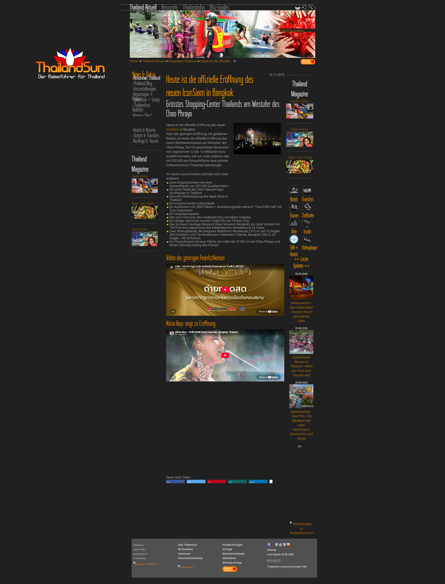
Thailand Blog (143, 83)
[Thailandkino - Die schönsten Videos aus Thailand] (307, 239)
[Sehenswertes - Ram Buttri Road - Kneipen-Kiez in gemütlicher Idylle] (301, 298)
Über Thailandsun (187, 544)
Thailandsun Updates (141, 105)
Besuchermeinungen (233, 553)
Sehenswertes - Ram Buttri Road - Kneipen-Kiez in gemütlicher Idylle (301, 312)
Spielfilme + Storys (147, 99)
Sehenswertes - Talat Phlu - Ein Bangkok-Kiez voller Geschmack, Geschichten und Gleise (301, 425)
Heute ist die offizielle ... (216, 61)
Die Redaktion (185, 549)
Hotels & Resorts (145, 130)
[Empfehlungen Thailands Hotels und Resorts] (294, 191)
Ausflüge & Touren (146, 141)
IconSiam (172, 129)
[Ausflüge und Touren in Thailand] (294, 207)
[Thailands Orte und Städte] (294, 223)
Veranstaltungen (145, 88)
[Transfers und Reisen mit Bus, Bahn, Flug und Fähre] (307, 191)
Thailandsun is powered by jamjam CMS (287, 566)
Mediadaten (229, 558)
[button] (175, 481)
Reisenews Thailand (182, 61)
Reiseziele (169, 7)
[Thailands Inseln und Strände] (307, 223)
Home (134, 61)
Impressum (184, 553)
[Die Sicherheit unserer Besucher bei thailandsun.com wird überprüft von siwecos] (185, 567)
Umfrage (227, 549)
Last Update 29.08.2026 (280, 554)
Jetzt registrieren (292, 31)
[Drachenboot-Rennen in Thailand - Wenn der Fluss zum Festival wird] (301, 353)
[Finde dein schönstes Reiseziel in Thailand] (307, 207)
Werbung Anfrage (232, 562)
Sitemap (271, 549)
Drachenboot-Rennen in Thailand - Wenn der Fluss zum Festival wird (301, 366)
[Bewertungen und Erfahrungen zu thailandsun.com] (301, 533)
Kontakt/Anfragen (232, 544)
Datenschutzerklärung (190, 558)
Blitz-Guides (219, 7)
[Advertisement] (301, 483)
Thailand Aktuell (143, 7)
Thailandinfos (194, 7)
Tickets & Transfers (146, 135)
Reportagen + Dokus (142, 94)
